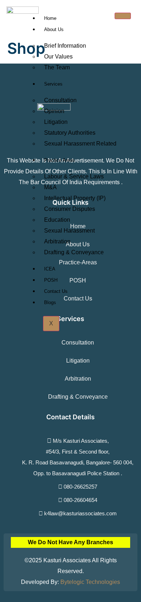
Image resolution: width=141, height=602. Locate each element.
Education (57, 220)
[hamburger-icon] (123, 16)
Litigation (56, 122)
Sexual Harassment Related (80, 143)
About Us (54, 29)
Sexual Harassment (69, 231)
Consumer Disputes (69, 209)
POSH (50, 280)
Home (50, 18)
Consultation (60, 100)
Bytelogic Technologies (90, 582)
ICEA (49, 269)
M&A (50, 187)
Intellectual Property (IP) (75, 198)
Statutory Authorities (69, 133)
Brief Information (65, 46)
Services (53, 84)
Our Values (58, 56)
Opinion (54, 111)
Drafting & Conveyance (74, 252)
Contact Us (56, 291)
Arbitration (57, 241)
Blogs (50, 302)
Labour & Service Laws (74, 176)
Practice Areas (59, 160)
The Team (57, 67)
